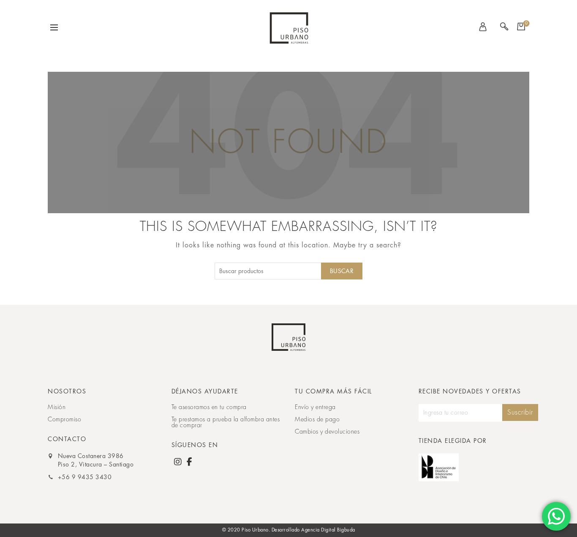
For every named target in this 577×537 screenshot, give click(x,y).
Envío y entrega (315, 407)
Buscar (342, 271)
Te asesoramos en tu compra (209, 407)
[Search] (504, 27)
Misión (56, 407)
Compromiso (64, 419)
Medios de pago (317, 419)
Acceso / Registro (484, 27)
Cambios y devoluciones (327, 431)
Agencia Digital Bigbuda (328, 530)
